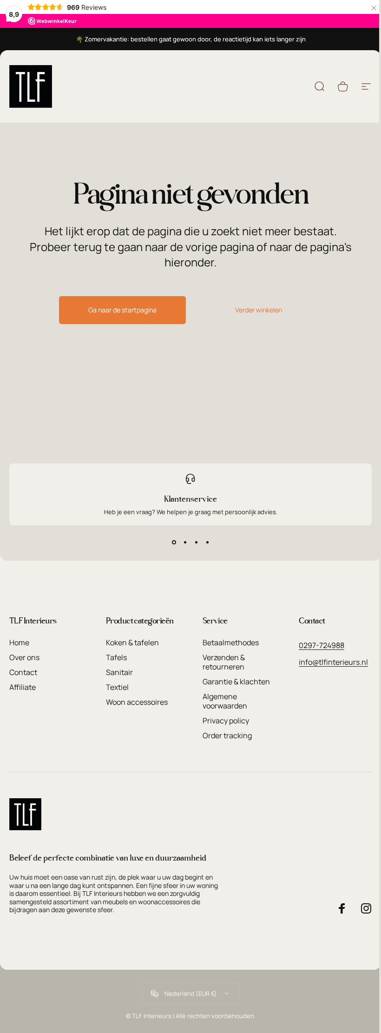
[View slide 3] (196, 542)
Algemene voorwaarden (225, 701)
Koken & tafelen (132, 642)
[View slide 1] (173, 542)
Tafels (116, 657)
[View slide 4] (207, 542)
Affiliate (22, 687)
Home (19, 642)
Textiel (117, 687)
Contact (23, 672)
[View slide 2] (184, 542)
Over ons (24, 657)
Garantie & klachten (236, 681)
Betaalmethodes (231, 642)
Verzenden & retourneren (224, 662)
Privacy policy (226, 720)
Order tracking (227, 735)
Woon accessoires (137, 702)
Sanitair (119, 672)
